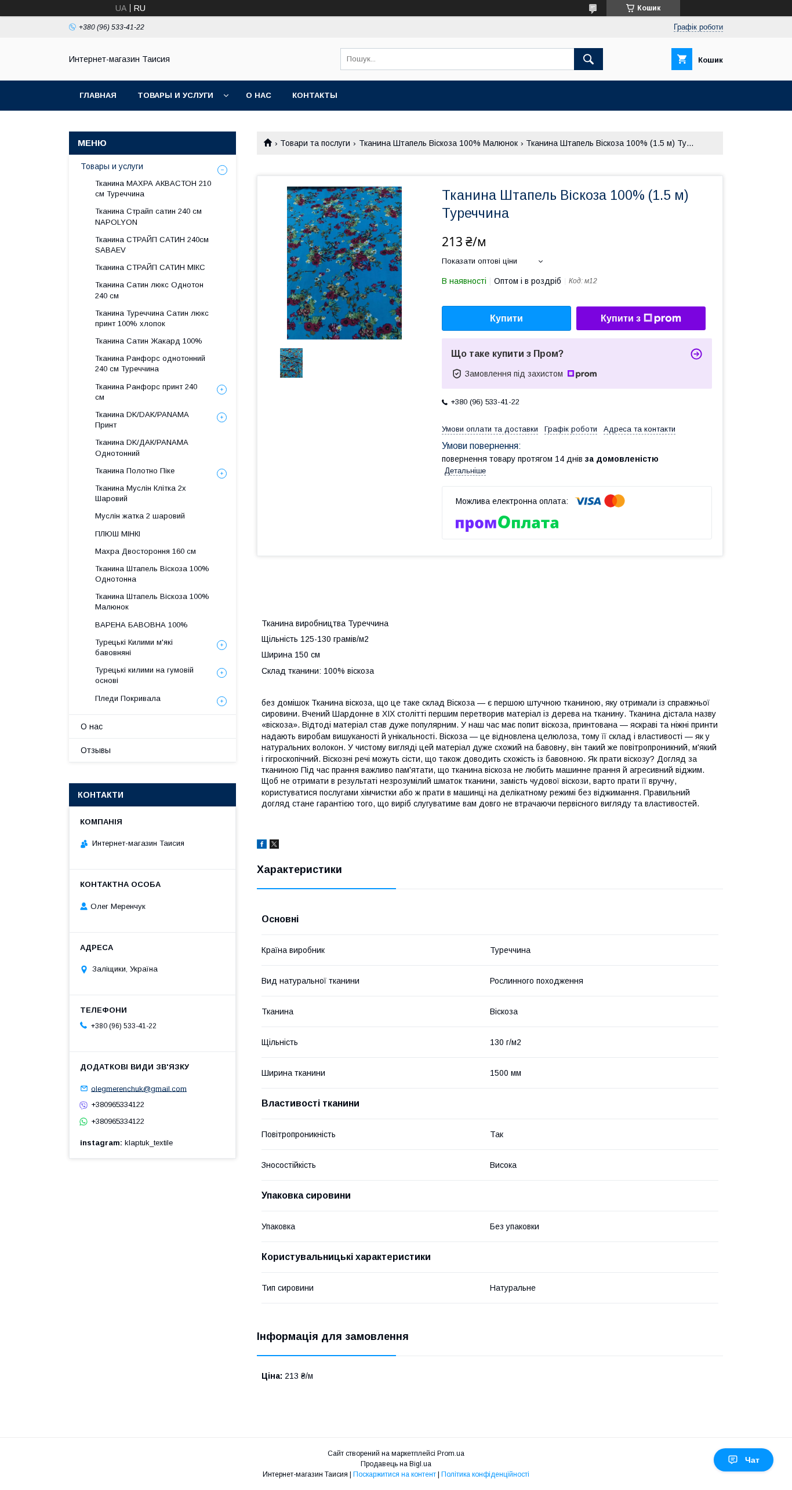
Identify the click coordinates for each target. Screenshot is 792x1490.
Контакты (314, 95)
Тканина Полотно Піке (135, 470)
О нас (258, 95)
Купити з (621, 318)
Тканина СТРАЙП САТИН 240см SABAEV (152, 244)
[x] (274, 845)
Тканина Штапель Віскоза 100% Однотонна (152, 573)
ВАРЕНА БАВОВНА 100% (141, 624)
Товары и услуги (175, 95)
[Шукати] (588, 59)
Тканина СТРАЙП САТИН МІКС (150, 267)
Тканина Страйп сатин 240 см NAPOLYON (148, 216)
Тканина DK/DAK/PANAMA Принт (141, 419)
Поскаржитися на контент (394, 1474)
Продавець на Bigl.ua (396, 1464)
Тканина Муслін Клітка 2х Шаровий (140, 493)
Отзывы (96, 750)
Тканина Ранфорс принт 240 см (146, 391)
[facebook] (262, 845)
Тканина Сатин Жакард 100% (148, 341)
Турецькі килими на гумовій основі (144, 675)
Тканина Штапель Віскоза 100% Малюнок (438, 143)
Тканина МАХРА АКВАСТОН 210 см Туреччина (153, 188)
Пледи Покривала (128, 698)
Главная (98, 95)
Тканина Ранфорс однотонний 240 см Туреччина (150, 363)
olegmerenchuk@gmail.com (139, 1088)
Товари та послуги (315, 143)
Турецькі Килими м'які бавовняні (134, 647)
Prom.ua (450, 1453)
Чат (752, 1460)
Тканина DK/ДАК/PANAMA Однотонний (141, 447)
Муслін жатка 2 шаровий (140, 516)
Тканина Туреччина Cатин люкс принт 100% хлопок (152, 318)
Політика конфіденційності (485, 1474)
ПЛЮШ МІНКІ (117, 533)
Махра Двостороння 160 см (145, 551)
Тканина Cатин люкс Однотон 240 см (149, 290)
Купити (506, 318)
